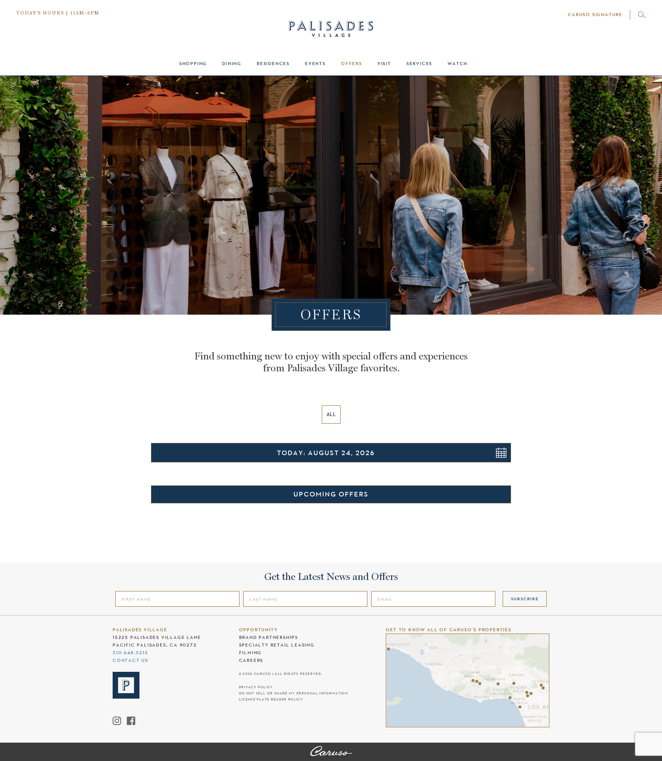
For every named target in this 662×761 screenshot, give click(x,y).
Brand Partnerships (268, 637)
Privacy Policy (256, 687)
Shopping (193, 63)
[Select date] (501, 452)
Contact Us (130, 660)
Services (419, 63)
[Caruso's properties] (467, 680)
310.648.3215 (130, 653)
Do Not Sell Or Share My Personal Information (293, 693)
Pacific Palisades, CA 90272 (155, 645)
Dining (231, 63)
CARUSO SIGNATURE (595, 14)
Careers (251, 660)
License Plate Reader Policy (271, 699)
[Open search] (642, 15)
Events (315, 63)
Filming (250, 653)
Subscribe (525, 598)
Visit (384, 63)
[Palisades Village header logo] (331, 22)
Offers (351, 63)
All (331, 414)
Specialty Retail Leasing (277, 645)
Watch (457, 63)
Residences (273, 63)
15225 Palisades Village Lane (157, 637)
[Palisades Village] (331, 752)
